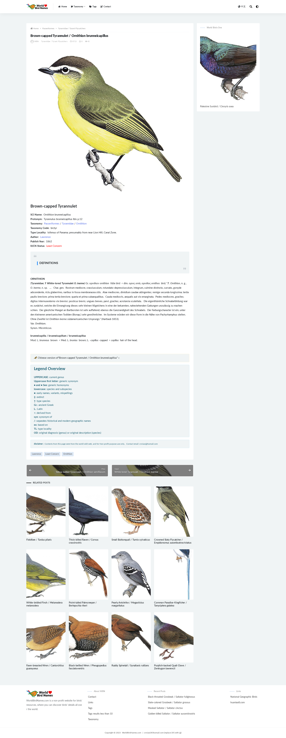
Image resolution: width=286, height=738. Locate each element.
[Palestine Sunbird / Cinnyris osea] (228, 68)
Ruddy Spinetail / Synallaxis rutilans (130, 665)
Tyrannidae (68, 223)
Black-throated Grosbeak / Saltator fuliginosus (171, 697)
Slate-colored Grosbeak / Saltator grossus (169, 702)
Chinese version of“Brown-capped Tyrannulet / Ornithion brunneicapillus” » (78, 358)
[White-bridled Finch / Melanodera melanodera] (46, 574)
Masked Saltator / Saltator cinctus (165, 708)
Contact (107, 7)
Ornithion (81, 223)
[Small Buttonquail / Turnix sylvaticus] (131, 511)
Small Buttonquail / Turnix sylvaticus (131, 540)
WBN (36, 41)
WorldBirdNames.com (131, 733)
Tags (94, 7)
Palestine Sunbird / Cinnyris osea (217, 106)
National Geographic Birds (243, 697)
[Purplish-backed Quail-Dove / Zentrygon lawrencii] (173, 637)
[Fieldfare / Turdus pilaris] (46, 511)
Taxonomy (93, 719)
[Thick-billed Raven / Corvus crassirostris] (88, 511)
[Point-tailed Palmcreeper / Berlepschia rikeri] (88, 574)
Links (90, 702)
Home (64, 7)
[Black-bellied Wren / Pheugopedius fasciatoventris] (88, 637)
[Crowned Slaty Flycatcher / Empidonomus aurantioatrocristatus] (173, 511)
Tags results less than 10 (100, 714)
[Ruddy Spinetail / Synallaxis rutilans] (131, 637)
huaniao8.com (237, 702)
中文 (243, 6)
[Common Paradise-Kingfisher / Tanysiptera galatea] (173, 574)
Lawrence (45, 237)
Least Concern (52, 454)
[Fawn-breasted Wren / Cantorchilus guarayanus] (46, 637)
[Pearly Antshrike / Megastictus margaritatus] (131, 574)
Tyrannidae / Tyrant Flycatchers (71, 28)
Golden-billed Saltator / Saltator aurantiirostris (171, 714)
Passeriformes (48, 28)
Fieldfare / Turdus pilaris (39, 540)
